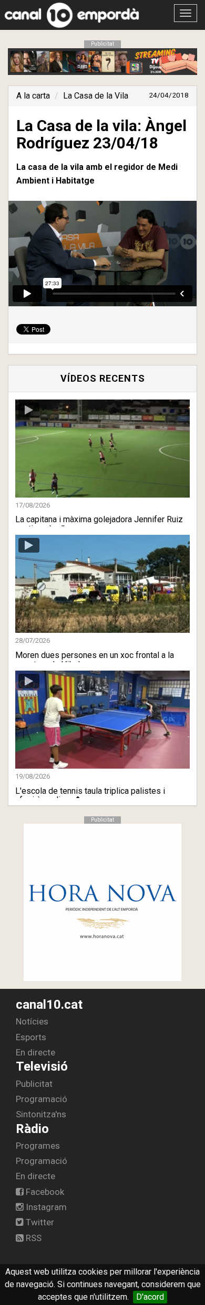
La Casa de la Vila (95, 96)
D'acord (150, 1297)
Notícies (32, 1021)
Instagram (45, 1207)
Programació (41, 1099)
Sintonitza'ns (41, 1114)
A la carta (33, 96)
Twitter (39, 1222)
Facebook (44, 1192)
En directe (35, 1052)
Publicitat (34, 1083)
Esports (31, 1037)
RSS (33, 1238)
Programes (38, 1145)
